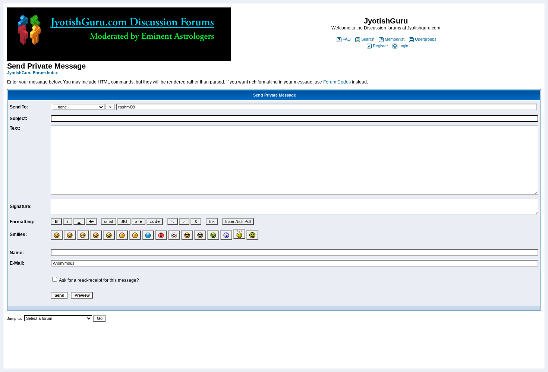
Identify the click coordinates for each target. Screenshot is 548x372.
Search (367, 39)
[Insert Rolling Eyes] (213, 235)
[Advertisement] (274, 348)
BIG (123, 221)
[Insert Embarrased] (174, 235)
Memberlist (394, 39)
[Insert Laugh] (109, 235)
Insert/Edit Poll (238, 221)
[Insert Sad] (135, 235)
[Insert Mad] (161, 235)
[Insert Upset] (148, 235)
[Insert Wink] (70, 235)
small (108, 221)
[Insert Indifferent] (122, 235)
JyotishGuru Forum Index (32, 72)
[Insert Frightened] (226, 235)
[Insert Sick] (252, 235)
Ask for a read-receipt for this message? (99, 280)
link (212, 221)
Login (403, 46)
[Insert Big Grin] (83, 235)
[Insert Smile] (57, 235)
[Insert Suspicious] (200, 235)
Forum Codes (337, 82)
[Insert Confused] (239, 234)
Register (380, 46)
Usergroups (426, 39)
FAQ (347, 39)
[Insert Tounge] (96, 235)
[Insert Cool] (187, 235)
